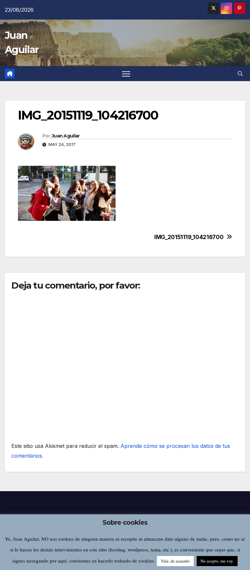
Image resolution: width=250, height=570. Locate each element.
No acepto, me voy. (217, 561)
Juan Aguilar (66, 136)
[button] (240, 73)
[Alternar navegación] (126, 74)
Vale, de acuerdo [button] (175, 561)
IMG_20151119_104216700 (188, 237)
